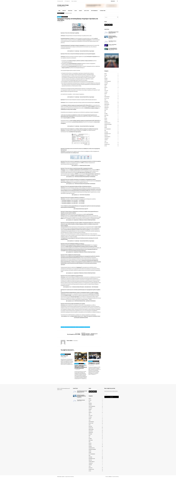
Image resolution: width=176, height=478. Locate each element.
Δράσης (77, 32)
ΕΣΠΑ (105, 110)
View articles (75, 340)
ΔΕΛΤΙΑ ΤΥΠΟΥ (86, 10)
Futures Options (60, 21)
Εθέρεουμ (106, 101)
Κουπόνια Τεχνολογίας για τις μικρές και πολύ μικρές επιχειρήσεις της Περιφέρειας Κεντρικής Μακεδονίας (81, 367)
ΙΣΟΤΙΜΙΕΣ (105, 113)
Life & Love (106, 90)
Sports (105, 93)
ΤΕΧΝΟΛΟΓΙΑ (106, 138)
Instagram (113, 1)
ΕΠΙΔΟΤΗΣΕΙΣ (62, 354)
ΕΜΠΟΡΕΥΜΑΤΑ (106, 104)
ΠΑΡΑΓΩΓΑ (106, 135)
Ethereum (90, 407)
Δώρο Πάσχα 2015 (64, 355)
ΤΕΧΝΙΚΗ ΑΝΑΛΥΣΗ (107, 136)
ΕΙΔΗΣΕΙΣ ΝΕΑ (76, 363)
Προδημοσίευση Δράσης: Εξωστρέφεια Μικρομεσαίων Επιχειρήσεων (113, 37)
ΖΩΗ (105, 112)
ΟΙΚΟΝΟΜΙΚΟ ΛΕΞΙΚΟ (107, 133)
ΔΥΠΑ (105, 99)
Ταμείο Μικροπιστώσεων (81, 400)
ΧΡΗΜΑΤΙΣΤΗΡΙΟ (107, 144)
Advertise (75, 1)
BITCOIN (105, 75)
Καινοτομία (106, 115)
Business (105, 78)
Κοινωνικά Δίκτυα (107, 122)
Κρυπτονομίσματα (94, 10)
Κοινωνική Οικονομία (107, 124)
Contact (72, 1)
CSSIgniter (110, 476)
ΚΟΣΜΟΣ (105, 127)
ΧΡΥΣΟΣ (105, 145)
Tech (105, 95)
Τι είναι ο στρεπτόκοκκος (112, 44)
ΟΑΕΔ (105, 130)
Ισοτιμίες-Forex (102, 10)
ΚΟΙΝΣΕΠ (105, 119)
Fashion (105, 84)
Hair (89, 414)
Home (59, 10)
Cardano (105, 79)
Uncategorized (106, 96)
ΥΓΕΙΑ (105, 141)
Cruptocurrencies (107, 81)
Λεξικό (75, 10)
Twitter (112, 1)
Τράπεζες (106, 139)
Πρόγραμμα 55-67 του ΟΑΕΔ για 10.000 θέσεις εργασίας (94, 363)
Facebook (111, 1)
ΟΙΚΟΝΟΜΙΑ (106, 132)
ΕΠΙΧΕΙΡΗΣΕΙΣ (106, 107)
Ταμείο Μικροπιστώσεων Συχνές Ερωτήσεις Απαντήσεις (72, 13)
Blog (105, 76)
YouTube (114, 1)
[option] (92, 13)
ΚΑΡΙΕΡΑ (105, 118)
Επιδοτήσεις (70, 10)
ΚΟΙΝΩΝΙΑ (105, 121)
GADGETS (80, 10)
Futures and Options (63, 5)
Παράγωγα (64, 10)
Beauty (105, 73)
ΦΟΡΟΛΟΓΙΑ (106, 142)
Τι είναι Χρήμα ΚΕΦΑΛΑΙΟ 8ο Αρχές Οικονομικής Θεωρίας (113, 49)
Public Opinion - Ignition (60, 476)
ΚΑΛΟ (105, 116)
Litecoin (105, 92)
